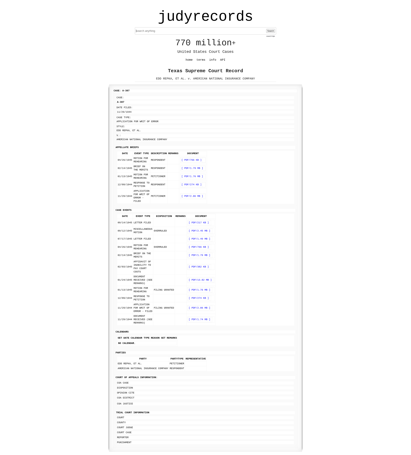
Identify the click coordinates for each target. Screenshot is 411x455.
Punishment (124, 442)
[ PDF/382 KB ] (199, 267)
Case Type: (124, 117)
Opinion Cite (125, 393)
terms (201, 59)
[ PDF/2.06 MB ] (192, 196)
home (189, 59)
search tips (270, 36)
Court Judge (125, 427)
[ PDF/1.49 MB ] (199, 239)
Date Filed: (124, 107)
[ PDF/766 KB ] (191, 160)
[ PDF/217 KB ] (199, 222)
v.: (119, 135)
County (121, 422)
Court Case (124, 432)
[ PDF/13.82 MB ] (200, 280)
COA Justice (125, 403)
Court (120, 417)
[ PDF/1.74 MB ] (199, 319)
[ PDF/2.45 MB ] (199, 231)
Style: (121, 126)
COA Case (123, 383)
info (212, 59)
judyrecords (205, 17)
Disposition (125, 388)
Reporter (123, 437)
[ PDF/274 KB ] (191, 184)
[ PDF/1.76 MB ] (192, 176)
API (222, 59)
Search (270, 31)
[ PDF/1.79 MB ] (192, 168)
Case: (120, 97)
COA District (125, 398)
